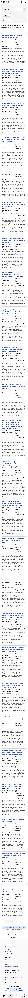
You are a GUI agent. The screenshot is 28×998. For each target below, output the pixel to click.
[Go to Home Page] (5, 2)
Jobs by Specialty (9, 951)
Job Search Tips (9, 953)
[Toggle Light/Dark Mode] (21, 2)
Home (5, 934)
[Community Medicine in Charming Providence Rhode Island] (14, 49)
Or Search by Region (16, 7)
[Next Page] (25, 921)
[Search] (24, 9)
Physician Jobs (18, 934)
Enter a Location (6, 7)
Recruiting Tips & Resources (11, 966)
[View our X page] (9, 982)
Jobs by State (8, 949)
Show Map (15, 989)
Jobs (11, 934)
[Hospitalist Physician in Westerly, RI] (14, 184)
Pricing (6, 964)
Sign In (7, 944)
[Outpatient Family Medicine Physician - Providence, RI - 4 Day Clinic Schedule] (14, 868)
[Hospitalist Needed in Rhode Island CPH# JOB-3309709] (14, 834)
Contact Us (7, 979)
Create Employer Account (11, 962)
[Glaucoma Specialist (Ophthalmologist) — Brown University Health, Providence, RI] (14, 288)
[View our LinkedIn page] (15, 982)
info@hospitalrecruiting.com (11, 975)
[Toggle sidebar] (25, 2)
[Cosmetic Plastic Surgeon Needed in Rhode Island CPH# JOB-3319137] (14, 799)
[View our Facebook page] (6, 982)
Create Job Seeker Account (11, 946)
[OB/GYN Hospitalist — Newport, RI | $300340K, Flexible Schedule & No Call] (14, 555)
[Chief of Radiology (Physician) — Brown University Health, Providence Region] (14, 399)
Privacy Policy (20, 990)
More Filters (7, 20)
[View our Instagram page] (12, 982)
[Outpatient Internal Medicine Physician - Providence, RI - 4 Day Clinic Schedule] (14, 902)
